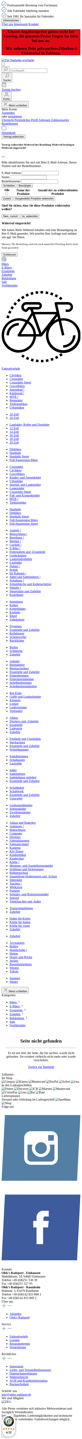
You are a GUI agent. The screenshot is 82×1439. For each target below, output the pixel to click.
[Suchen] (6, 69)
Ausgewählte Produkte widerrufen (34, 198)
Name (5, 177)
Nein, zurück (10, 216)
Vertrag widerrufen (13, 136)
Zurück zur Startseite (41, 1067)
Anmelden (8, 113)
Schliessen (9, 254)
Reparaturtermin (20, 1343)
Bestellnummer (11, 181)
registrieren (15, 116)
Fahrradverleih (19, 1336)
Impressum (21, 24)
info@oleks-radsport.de (16, 1394)
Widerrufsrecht (19, 1377)
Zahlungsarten (60, 120)
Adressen (45, 120)
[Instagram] (41, 1186)
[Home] (41, 259)
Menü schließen (18, 105)
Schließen (9, 185)
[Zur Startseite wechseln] (18, 60)
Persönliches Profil (27, 120)
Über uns (7, 24)
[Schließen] (3, 156)
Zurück (7, 198)
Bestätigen (25, 185)
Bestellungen (10, 123)
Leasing (15, 1340)
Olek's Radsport (20, 1317)
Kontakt (33, 24)
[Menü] (3, 64)
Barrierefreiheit (19, 1384)
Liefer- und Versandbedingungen (30, 1370)
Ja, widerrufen (30, 216)
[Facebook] (41, 1265)
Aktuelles (15, 1314)
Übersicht (8, 120)
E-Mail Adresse (11, 173)
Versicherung (18, 1347)
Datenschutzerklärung (23, 1373)
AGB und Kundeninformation (29, 1380)
